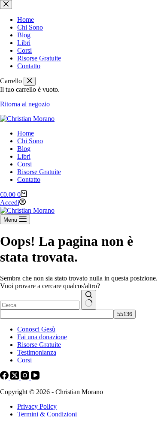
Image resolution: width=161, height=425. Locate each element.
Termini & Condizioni (47, 414)
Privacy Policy (37, 406)
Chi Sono (30, 141)
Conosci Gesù (36, 329)
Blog (23, 148)
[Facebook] (5, 377)
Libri (23, 156)
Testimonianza (36, 352)
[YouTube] (35, 377)
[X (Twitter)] (15, 377)
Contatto (28, 179)
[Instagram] (26, 377)
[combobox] (39, 305)
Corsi (24, 164)
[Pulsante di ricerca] (88, 300)
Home (25, 133)
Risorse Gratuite (39, 171)
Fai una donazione (42, 337)
